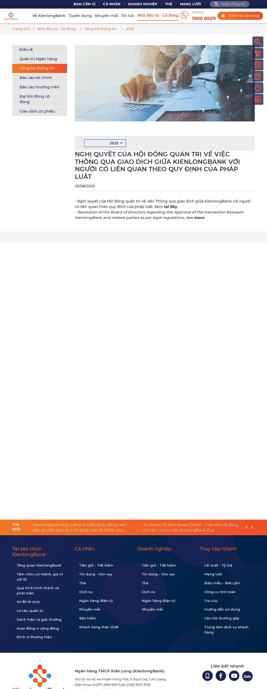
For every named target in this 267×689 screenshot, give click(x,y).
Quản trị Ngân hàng (38, 59)
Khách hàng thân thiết (99, 627)
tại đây (170, 206)
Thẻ (168, 4)
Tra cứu (210, 601)
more (199, 217)
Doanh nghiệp (142, 4)
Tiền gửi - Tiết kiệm (96, 565)
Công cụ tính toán (220, 592)
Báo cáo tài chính (36, 77)
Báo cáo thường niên (39, 87)
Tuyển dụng (80, 15)
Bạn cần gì (84, 4)
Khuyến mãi (106, 15)
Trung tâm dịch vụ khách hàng (226, 629)
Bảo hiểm (87, 618)
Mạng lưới (190, 4)
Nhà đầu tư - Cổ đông (158, 15)
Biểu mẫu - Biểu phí (222, 583)
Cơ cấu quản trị (30, 610)
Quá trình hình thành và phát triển (38, 590)
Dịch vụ (86, 592)
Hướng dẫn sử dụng (222, 609)
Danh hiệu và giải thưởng (39, 619)
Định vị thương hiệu (34, 637)
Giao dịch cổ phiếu (37, 111)
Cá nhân (111, 4)
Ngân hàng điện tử (96, 601)
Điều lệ (26, 49)
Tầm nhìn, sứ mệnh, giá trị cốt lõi (40, 576)
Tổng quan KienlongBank (39, 565)
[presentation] (246, 527)
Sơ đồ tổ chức (28, 602)
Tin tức (127, 15)
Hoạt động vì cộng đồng (38, 628)
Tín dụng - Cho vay (95, 574)
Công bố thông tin (37, 68)
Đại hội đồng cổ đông (35, 99)
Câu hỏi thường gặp (221, 618)
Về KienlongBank (48, 15)
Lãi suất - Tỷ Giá (218, 565)
